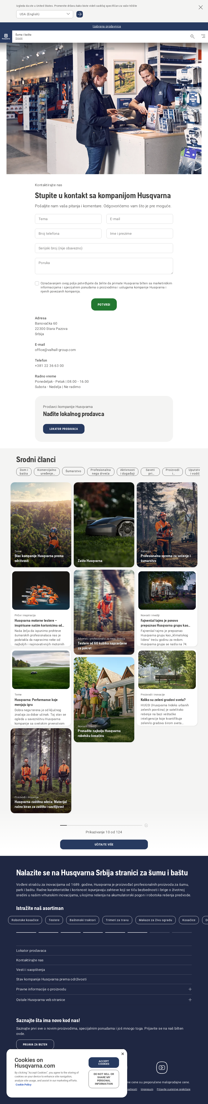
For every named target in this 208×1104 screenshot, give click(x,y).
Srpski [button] (19, 38)
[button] (26, 932)
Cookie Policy (23, 1084)
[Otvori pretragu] (192, 36)
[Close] (122, 1053)
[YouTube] (162, 1068)
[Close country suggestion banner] (200, 7)
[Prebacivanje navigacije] (203, 36)
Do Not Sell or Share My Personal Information (104, 1078)
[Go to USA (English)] (79, 14)
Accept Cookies (103, 1062)
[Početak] (6, 36)
